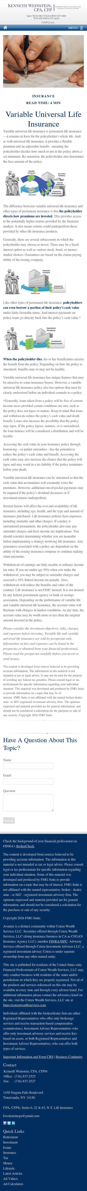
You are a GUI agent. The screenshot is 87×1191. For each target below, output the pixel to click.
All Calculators (13, 1184)
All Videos (10, 1178)
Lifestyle (9, 1168)
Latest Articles (12, 1173)
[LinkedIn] (13, 1123)
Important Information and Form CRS (28, 1056)
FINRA (54, 941)
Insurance (9, 1152)
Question (9, 790)
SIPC (64, 941)
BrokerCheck (25, 846)
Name (7, 760)
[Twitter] (9, 1123)
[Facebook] (5, 1123)
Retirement (10, 1137)
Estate (7, 1147)
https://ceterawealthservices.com (24, 1005)
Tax (5, 1157)
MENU (73, 28)
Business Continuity (69, 1056)
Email (7, 775)
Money (8, 1163)
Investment (10, 1142)
